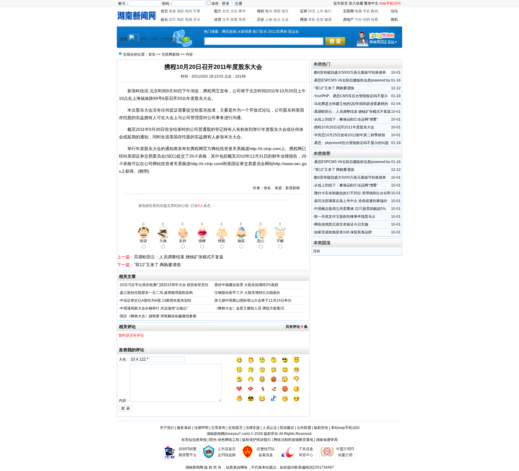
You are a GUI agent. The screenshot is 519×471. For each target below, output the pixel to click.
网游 (303, 19)
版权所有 (321, 428)
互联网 (348, 11)
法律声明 (201, 428)
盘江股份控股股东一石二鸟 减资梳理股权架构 (156, 293)
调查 (277, 11)
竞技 (319, 19)
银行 (328, 11)
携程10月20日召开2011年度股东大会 (344, 127)
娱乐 (164, 19)
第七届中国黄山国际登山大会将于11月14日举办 (252, 300)
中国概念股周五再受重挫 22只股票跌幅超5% (350, 209)
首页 (164, 11)
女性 (225, 11)
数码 (374, 11)
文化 (234, 11)
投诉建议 (287, 428)
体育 (217, 19)
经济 (311, 11)
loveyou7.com (237, 434)
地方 (285, 11)
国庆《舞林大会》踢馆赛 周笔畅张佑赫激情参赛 (158, 316)
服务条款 (184, 428)
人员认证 (270, 428)
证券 (303, 11)
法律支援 (252, 428)
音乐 (196, 19)
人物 (268, 19)
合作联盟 (304, 428)
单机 (311, 19)
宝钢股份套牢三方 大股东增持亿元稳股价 (247, 293)
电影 (180, 19)
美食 (172, 11)
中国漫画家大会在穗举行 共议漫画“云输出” (154, 308)
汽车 (358, 19)
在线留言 (235, 428)
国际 (180, 11)
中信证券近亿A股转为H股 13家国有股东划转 (155, 300)
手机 (366, 11)
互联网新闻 (171, 54)
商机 (394, 19)
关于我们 (167, 428)
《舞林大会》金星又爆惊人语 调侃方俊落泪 (249, 308)
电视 (188, 19)
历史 (260, 19)
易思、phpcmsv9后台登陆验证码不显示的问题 (351, 143)
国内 (188, 11)
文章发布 (218, 428)
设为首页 (340, 3)
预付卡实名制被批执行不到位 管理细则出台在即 (352, 193)
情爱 (374, 19)
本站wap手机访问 (345, 428)
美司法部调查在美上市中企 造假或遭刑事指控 (350, 201)
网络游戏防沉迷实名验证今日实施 (341, 224)
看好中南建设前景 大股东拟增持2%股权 (246, 285)
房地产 (348, 19)
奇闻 (242, 19)
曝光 (268, 11)
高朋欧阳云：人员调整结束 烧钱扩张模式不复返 (178, 256)
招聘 (366, 19)
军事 (196, 11)
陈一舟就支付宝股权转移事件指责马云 (344, 216)
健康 (328, 19)
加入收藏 (356, 3)
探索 (234, 19)
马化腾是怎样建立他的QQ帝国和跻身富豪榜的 (351, 104)
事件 (242, 11)
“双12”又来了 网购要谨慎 (157, 264)
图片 (217, 11)
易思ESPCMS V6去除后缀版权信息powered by (352, 80)
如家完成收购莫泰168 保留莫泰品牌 (343, 232)
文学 (225, 19)
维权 (260, 11)
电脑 (358, 11)
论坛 (394, 11)
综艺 (172, 19)
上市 (319, 11)
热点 (277, 19)
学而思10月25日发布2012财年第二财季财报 (349, 135)
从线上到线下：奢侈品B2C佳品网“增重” (346, 119)
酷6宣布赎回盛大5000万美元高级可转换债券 (350, 72)
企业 (285, 19)
